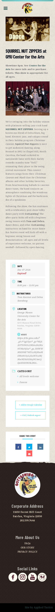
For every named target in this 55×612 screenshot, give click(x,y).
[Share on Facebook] (18, 447)
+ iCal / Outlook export (30, 415)
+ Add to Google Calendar (30, 405)
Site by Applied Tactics (39, 607)
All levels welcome (29, 376)
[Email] (29, 453)
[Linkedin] (40, 447)
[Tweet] (29, 447)
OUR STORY (27, 547)
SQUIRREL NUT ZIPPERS (19, 129)
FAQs (27, 543)
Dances (23, 382)
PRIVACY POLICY (27, 551)
